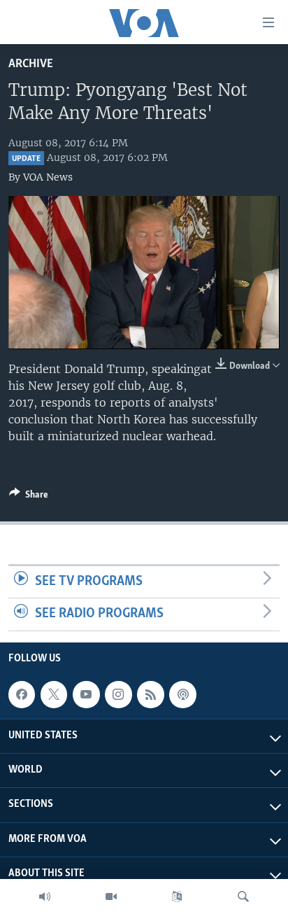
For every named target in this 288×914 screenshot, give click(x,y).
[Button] (28, 497)
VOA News (48, 177)
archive (30, 64)
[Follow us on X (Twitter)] (54, 694)
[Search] (243, 896)
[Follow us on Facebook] (21, 694)
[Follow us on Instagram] (118, 694)
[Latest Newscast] (45, 896)
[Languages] (177, 896)
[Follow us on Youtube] (86, 694)
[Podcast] (182, 694)
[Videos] (111, 896)
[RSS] (150, 694)
